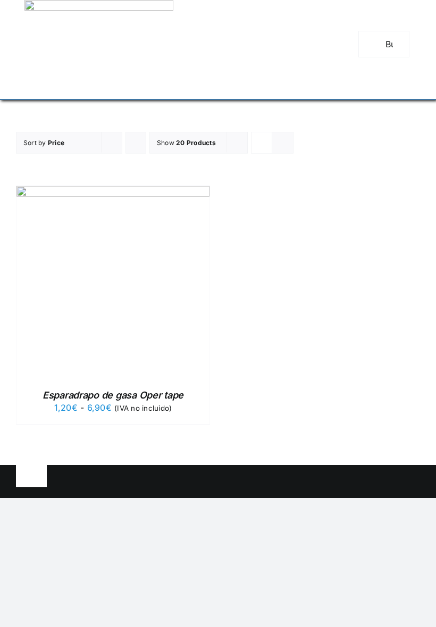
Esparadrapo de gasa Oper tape (113, 395)
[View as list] (282, 142)
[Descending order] (135, 143)
